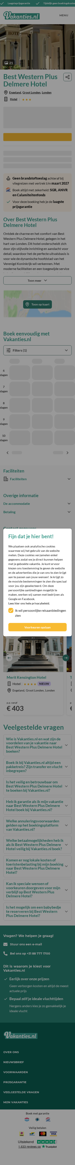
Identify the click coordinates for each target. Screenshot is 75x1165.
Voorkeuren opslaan (37, 627)
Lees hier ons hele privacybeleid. (29, 603)
